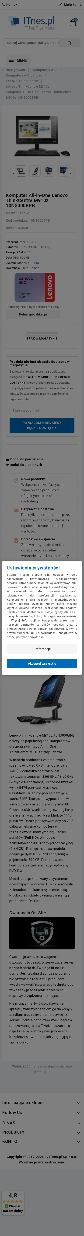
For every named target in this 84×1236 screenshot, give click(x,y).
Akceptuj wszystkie (42, 663)
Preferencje (42, 649)
